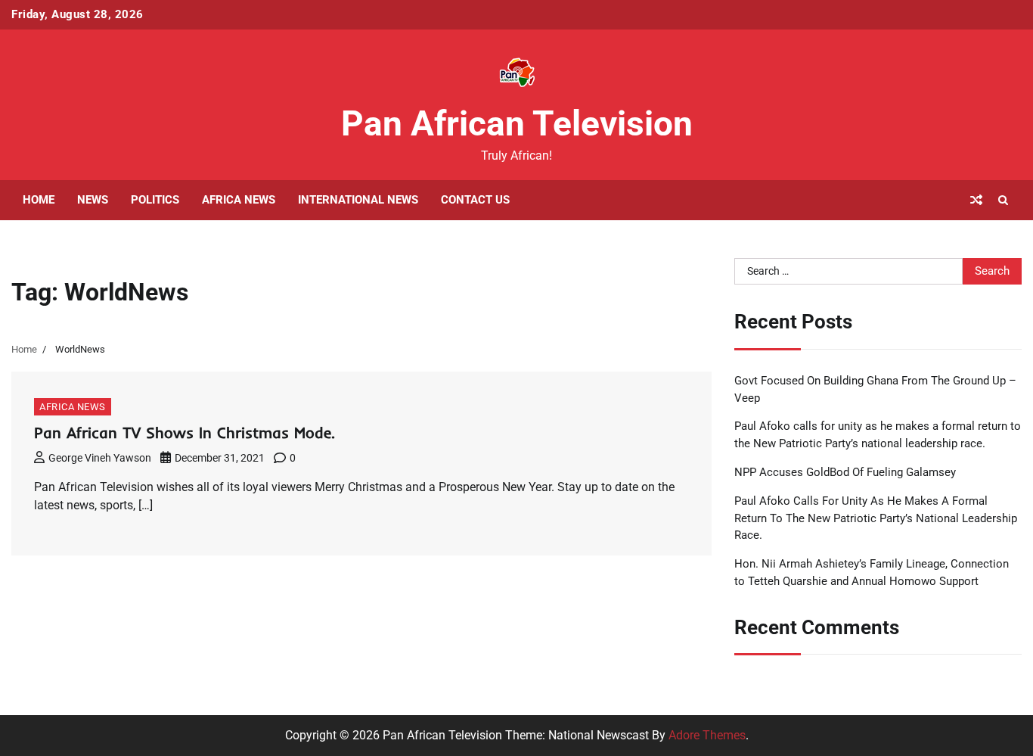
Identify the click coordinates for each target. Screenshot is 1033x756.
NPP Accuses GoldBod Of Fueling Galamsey (845, 472)
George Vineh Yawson (99, 458)
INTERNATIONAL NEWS (358, 200)
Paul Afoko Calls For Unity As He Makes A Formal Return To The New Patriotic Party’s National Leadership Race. (875, 518)
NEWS (92, 200)
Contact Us (475, 200)
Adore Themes (707, 735)
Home (38, 200)
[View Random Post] (976, 199)
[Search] (1002, 199)
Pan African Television (517, 123)
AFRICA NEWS (238, 200)
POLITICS (155, 200)
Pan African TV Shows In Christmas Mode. (184, 432)
